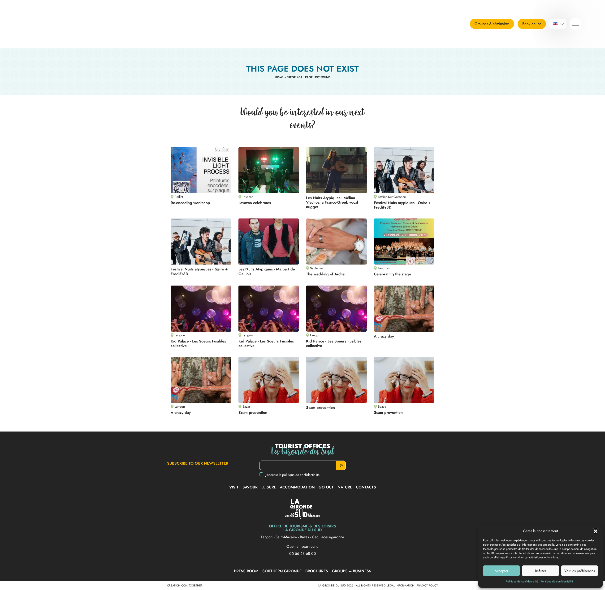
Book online (531, 23)
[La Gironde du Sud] (53, 24)
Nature (344, 487)
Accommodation (297, 487)
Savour (250, 487)
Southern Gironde (282, 571)
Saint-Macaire (287, 537)
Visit (234, 487)
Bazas (305, 537)
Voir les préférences (579, 570)
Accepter (501, 570)
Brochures (316, 571)
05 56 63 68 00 (302, 554)
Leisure (268, 487)
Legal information (401, 585)
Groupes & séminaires (492, 23)
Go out (326, 487)
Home (279, 77)
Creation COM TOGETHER (185, 585)
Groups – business (351, 571)
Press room (246, 571)
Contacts (366, 487)
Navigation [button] (575, 24)
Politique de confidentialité (522, 581)
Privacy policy (427, 585)
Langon (267, 537)
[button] (595, 531)
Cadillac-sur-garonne (328, 537)
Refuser (540, 570)
